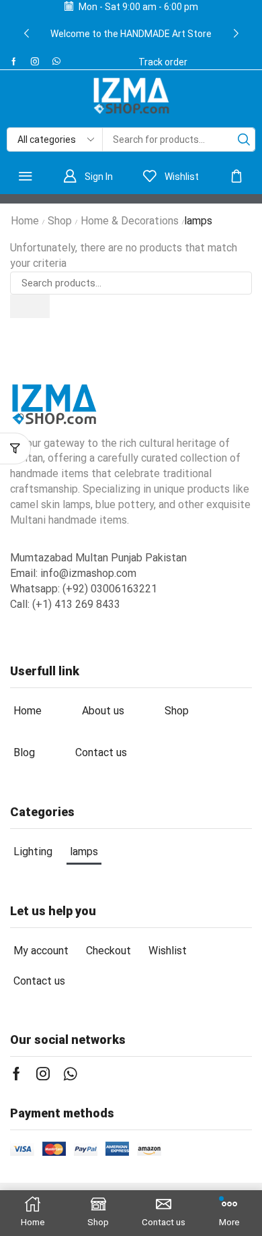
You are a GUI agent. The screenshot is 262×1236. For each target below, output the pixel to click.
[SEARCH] (30, 306)
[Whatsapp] (56, 61)
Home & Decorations (130, 220)
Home (25, 220)
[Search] (243, 139)
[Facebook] (13, 61)
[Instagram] (35, 61)
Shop (60, 220)
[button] (26, 33)
